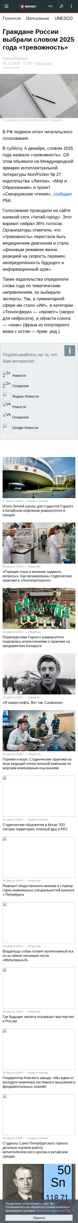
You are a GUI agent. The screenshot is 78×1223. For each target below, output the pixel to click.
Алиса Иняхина (15, 58)
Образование (37, 18)
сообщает (62, 194)
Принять (39, 1218)
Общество (44, 63)
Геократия (12, 18)
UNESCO (64, 18)
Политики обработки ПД (53, 1210)
